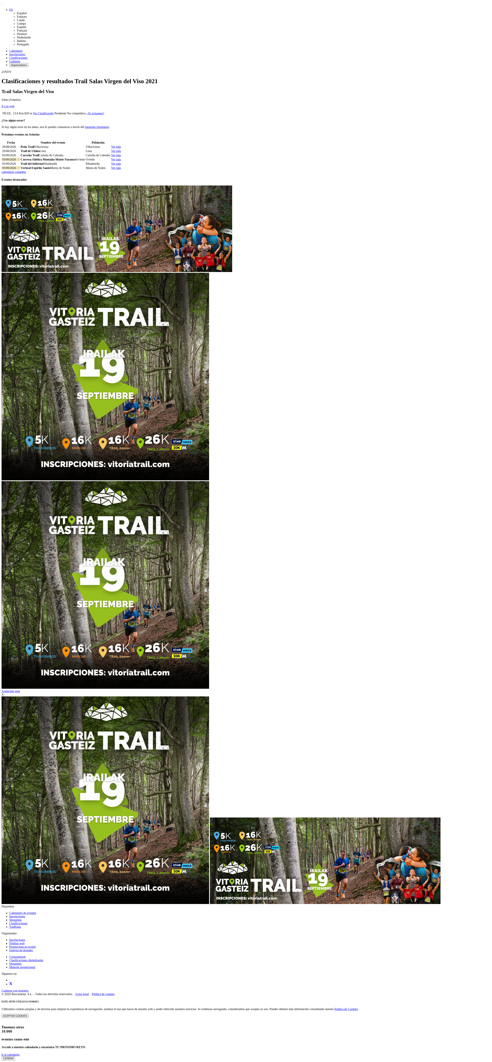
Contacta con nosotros (15, 990)
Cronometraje (17, 956)
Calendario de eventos (22, 913)
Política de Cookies (346, 1009)
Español (22, 13)
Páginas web (17, 943)
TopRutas (15, 926)
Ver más (116, 146)
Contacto (14, 61)
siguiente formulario (97, 127)
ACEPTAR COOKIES (15, 1016)
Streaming (15, 919)
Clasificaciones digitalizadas (26, 960)
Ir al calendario (11, 1054)
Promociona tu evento (22, 946)
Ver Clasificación (43, 113)
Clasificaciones (18, 57)
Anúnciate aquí (11, 691)
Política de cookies (103, 994)
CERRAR (8, 1058)
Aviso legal (82, 994)
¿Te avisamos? (95, 113)
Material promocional (22, 967)
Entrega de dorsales (21, 950)
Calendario (15, 50)
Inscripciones (17, 54)
